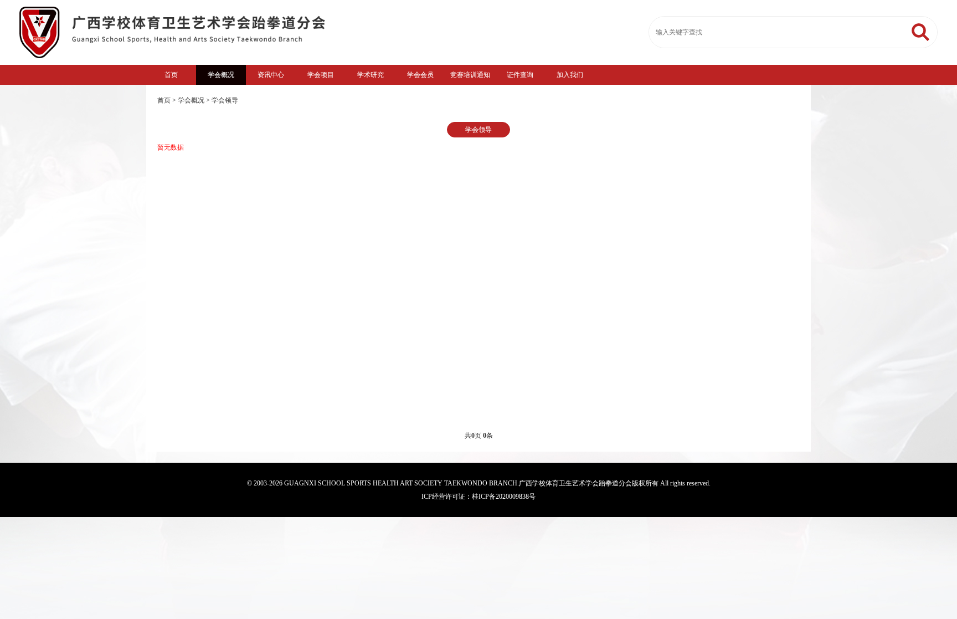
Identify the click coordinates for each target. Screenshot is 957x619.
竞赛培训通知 (470, 75)
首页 (171, 75)
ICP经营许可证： (446, 496)
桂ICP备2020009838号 (504, 496)
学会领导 (225, 100)
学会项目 (320, 75)
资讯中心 (271, 75)
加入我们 (570, 75)
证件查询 (520, 75)
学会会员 (420, 75)
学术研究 (370, 75)
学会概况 (221, 75)
